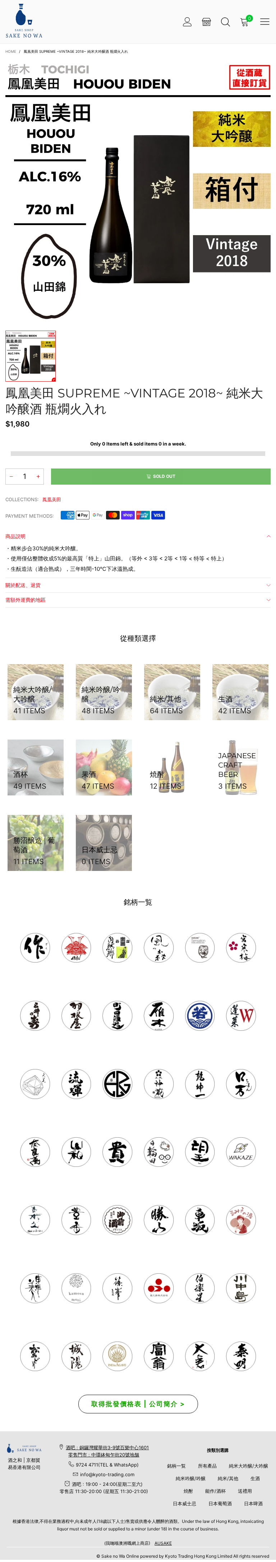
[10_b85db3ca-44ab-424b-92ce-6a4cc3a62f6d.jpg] (241, 948)
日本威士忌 (184, 1503)
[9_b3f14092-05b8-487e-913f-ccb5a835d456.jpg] (200, 1016)
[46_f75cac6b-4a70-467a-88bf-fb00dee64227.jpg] (200, 1084)
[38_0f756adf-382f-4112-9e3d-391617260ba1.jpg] (76, 1220)
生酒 (255, 1478)
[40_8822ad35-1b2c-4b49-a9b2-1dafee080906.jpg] (117, 1152)
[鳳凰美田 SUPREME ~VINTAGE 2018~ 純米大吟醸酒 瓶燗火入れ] (138, 191)
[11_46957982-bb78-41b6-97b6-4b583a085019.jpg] (241, 1016)
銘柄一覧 (176, 1466)
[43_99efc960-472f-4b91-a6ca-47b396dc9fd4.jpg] (35, 1152)
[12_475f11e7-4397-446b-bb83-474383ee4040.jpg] (200, 1220)
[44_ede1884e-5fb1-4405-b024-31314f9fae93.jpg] (241, 1084)
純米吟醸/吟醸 (191, 1478)
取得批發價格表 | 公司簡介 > (138, 1404)
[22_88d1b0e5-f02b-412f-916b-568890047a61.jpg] (241, 1220)
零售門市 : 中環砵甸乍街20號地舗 (103, 1455)
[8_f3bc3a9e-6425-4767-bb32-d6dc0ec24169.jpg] (158, 1016)
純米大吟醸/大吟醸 (248, 1466)
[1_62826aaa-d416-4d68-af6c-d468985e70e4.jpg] (35, 948)
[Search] (225, 21)
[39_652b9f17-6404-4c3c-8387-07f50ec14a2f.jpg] (241, 1152)
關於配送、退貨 (23, 585)
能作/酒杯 (215, 1491)
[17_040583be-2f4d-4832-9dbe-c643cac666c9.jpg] (76, 1356)
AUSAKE (163, 1543)
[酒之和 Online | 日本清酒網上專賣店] (24, 21)
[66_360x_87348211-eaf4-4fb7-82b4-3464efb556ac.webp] (241, 1356)
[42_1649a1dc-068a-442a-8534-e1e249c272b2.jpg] (158, 1084)
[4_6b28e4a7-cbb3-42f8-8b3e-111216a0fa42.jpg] (76, 948)
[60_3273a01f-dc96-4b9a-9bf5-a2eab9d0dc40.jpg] (200, 948)
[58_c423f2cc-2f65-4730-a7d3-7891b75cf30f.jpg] (76, 1084)
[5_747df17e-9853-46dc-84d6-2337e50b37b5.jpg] (200, 1288)
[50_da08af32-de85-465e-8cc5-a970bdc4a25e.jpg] (76, 1288)
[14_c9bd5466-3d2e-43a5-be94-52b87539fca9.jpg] (117, 1220)
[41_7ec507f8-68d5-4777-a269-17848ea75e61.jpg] (35, 1220)
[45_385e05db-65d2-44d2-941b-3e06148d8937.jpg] (76, 1152)
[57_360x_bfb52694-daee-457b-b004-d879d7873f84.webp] (35, 1084)
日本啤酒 (253, 1503)
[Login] (187, 21)
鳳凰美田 (51, 499)
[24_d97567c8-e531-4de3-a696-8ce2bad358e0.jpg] (158, 1356)
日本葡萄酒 (220, 1503)
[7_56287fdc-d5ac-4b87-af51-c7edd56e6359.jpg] (117, 1016)
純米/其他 (228, 1478)
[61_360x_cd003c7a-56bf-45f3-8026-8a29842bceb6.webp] (35, 1356)
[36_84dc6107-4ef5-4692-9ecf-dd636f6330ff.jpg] (117, 948)
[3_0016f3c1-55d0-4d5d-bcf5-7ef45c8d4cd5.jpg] (76, 1016)
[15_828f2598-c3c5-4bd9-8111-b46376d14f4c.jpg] (158, 1152)
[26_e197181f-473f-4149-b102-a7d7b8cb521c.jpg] (158, 1288)
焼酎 (188, 1491)
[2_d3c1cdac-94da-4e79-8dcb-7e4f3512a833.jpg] (35, 1016)
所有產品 (207, 1466)
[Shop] (206, 21)
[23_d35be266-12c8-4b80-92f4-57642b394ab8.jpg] (158, 1220)
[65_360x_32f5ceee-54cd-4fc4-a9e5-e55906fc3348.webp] (200, 1356)
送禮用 (245, 1491)
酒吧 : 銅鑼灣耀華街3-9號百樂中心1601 (107, 1447)
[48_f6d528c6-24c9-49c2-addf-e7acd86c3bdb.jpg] (117, 1084)
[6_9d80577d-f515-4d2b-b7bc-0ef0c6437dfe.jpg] (117, 1288)
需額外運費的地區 (25, 600)
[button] (11, 476)
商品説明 (15, 536)
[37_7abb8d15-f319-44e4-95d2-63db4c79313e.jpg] (200, 1152)
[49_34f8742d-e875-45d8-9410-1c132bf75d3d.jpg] (35, 1288)
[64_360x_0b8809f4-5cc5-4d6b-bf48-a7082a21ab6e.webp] (117, 1356)
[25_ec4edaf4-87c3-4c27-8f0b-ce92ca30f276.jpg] (241, 1288)
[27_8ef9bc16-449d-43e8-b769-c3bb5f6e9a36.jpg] (158, 948)
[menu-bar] (265, 21)
